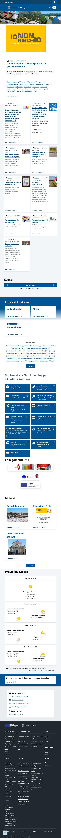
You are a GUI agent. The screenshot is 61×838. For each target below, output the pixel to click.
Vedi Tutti (30, 366)
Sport (16, 361)
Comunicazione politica (39, 350)
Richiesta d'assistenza (36, 788)
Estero (47, 350)
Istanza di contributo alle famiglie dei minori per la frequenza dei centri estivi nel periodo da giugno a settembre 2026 (13, 115)
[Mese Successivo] (54, 284)
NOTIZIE (11, 61)
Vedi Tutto (30, 565)
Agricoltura (26, 345)
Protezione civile (31, 358)
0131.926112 (8, 775)
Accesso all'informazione (12, 345)
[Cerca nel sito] (53, 7)
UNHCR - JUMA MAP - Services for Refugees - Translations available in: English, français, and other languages (39, 113)
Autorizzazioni (21, 741)
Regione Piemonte (9, 2)
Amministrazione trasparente (37, 774)
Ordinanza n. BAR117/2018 (37, 183)
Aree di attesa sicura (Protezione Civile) (23, 785)
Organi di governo (9, 744)
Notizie (46, 736)
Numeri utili (8, 796)
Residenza (38, 358)
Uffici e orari (8, 794)
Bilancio (23, 348)
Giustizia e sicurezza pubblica (37, 737)
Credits (34, 831)
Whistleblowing (22, 804)
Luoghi (46, 752)
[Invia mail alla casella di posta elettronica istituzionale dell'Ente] (10, 782)
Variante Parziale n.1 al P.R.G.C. (40, 221)
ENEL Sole (21, 781)
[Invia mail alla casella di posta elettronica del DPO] (10, 808)
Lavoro (36, 356)
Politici (6, 751)
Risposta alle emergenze (48, 358)
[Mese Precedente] (7, 284)
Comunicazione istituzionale (25, 350)
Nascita (52, 356)
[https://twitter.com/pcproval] (30, 476)
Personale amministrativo (10, 747)
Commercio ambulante (12, 350)
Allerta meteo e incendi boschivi (23, 792)
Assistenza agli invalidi (49, 345)
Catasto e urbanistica (23, 744)
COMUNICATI (11, 148)
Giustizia (17, 353)
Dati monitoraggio (9, 831)
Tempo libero (22, 361)
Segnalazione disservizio (37, 780)
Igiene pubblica (24, 353)
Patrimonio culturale (11, 358)
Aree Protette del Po (23, 801)
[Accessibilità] (5, 833)
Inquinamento (51, 353)
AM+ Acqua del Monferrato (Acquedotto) (23, 772)
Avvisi (46, 741)
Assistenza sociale (16, 348)
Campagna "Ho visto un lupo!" (12, 245)
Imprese (44, 353)
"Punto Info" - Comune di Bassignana (13, 183)
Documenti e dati (9, 739)
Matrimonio (42, 356)
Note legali (34, 766)
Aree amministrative (10, 736)
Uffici (6, 754)
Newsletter (48, 765)
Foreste (52, 350)
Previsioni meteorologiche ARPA (36, 668)
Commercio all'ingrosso (32, 348)
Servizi (23, 831)
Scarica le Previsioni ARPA (16, 668)
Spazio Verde (10, 361)
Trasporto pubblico (31, 361)
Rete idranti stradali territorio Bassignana (12, 156)
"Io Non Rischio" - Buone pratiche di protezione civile (26, 65)
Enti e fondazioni (9, 741)
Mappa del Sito (48, 831)
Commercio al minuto (44, 348)
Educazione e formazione (23, 747)
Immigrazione (32, 353)
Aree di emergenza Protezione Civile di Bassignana (38, 154)
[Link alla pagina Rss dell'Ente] (46, 763)
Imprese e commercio (37, 741)
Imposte (39, 353)
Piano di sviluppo (22, 358)
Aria (42, 345)
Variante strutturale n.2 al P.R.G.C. (12, 221)
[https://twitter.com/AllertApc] (28, 467)
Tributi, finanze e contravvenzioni (37, 745)
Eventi (46, 754)
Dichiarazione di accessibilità (36, 769)
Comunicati (48, 739)
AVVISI (9, 215)
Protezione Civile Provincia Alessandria (23, 797)
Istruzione (30, 356)
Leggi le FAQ (34, 777)
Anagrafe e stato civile (23, 737)
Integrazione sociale (11, 356)
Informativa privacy (36, 763)
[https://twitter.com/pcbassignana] (43, 467)
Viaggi (52, 361)
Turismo (39, 361)
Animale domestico (34, 345)
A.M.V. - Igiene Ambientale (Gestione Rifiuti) (23, 765)
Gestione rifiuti (10, 353)
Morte (47, 356)
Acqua (20, 345)
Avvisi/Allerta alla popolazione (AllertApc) (23, 777)
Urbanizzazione (45, 361)
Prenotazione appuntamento (36, 784)
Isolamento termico (22, 356)
